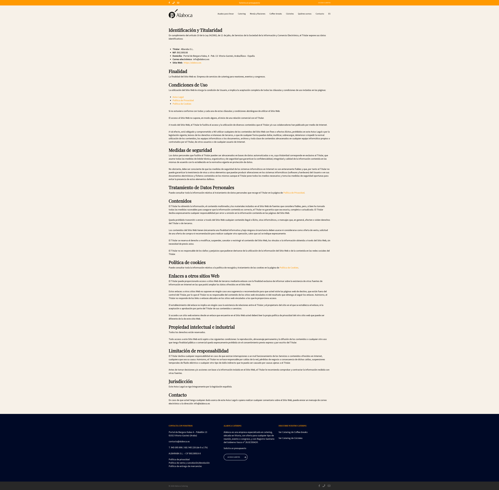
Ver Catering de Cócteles (291, 438)
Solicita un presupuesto (249, 2)
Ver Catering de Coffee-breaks (293, 432)
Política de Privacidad (183, 100)
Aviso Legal (178, 96)
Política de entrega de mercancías (185, 466)
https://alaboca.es (192, 62)
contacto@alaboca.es (179, 441)
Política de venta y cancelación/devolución (189, 462)
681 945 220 (190, 447)
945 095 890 (176, 447)
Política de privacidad (179, 459)
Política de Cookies (182, 103)
